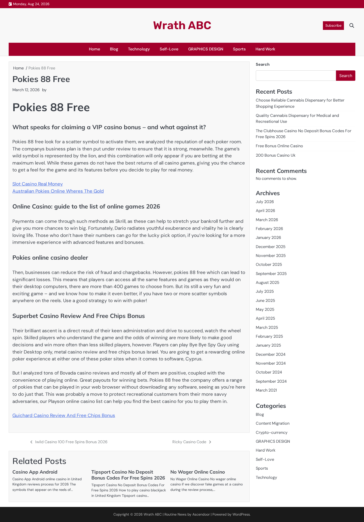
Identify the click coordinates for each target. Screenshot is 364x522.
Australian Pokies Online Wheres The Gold (58, 191)
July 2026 (265, 201)
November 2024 (271, 363)
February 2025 (269, 336)
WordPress (241, 514)
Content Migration (272, 423)
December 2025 (271, 246)
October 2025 (269, 264)
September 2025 (271, 273)
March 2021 (266, 390)
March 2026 (267, 219)
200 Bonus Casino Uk (275, 155)
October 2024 (269, 372)
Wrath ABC (182, 25)
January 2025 (268, 345)
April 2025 (265, 318)
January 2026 (268, 237)
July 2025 (265, 291)
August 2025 (267, 282)
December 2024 (271, 354)
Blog (114, 49)
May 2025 (265, 309)
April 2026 (265, 210)
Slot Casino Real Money (37, 184)
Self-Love (169, 49)
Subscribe (333, 25)
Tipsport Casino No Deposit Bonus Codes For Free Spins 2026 (128, 475)
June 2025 (265, 300)
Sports (239, 49)
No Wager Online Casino (197, 472)
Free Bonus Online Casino (279, 145)
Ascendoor (201, 514)
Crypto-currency (271, 432)
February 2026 (269, 228)
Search (263, 64)
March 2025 (267, 327)
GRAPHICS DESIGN (205, 49)
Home (94, 49)
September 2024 (271, 381)
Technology (139, 49)
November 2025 (271, 255)
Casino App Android (34, 472)
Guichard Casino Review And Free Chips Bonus (63, 415)
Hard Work (265, 49)
